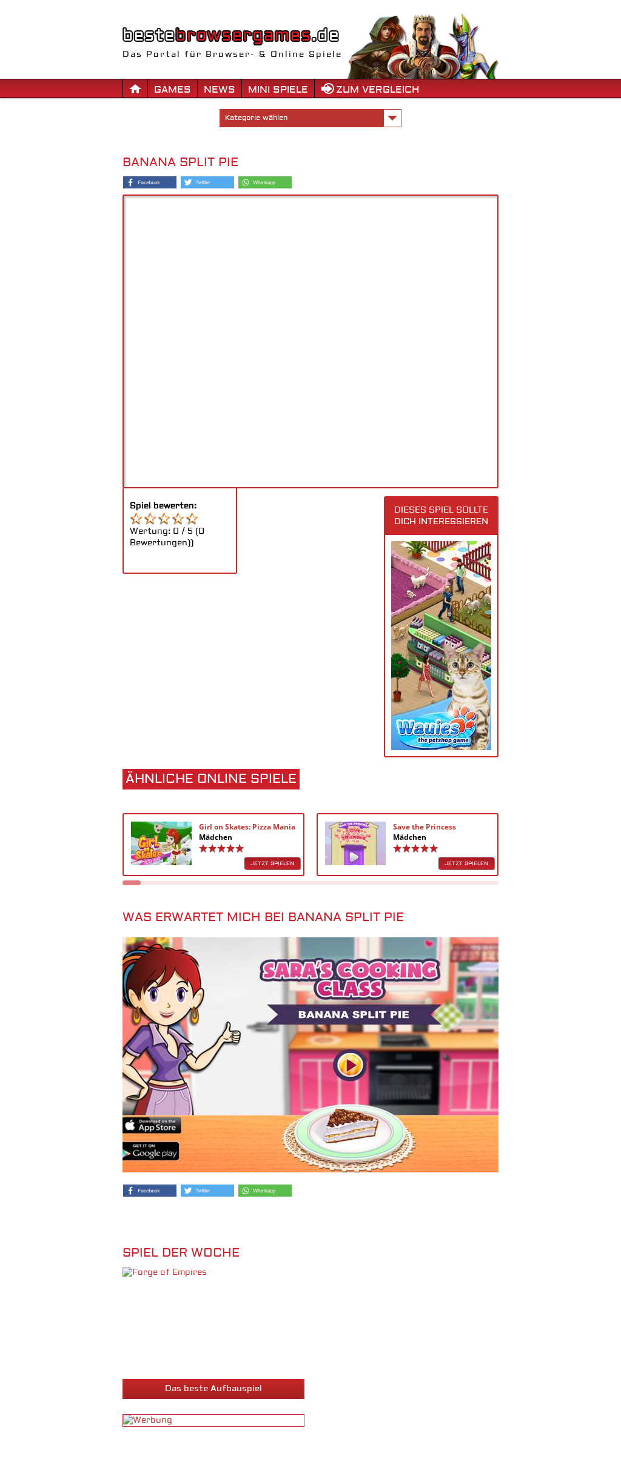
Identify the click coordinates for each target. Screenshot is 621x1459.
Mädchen (215, 837)
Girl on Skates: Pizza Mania (247, 827)
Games (172, 90)
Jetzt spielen (272, 863)
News (219, 90)
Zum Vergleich (378, 90)
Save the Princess (424, 827)
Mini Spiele (278, 90)
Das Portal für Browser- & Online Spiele (232, 54)
